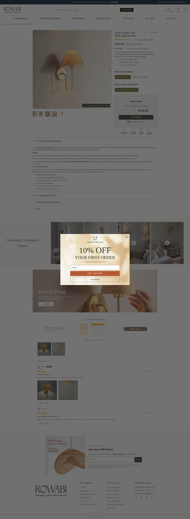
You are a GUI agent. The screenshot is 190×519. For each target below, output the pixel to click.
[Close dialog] (126, 237)
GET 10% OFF (95, 273)
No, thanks (95, 279)
